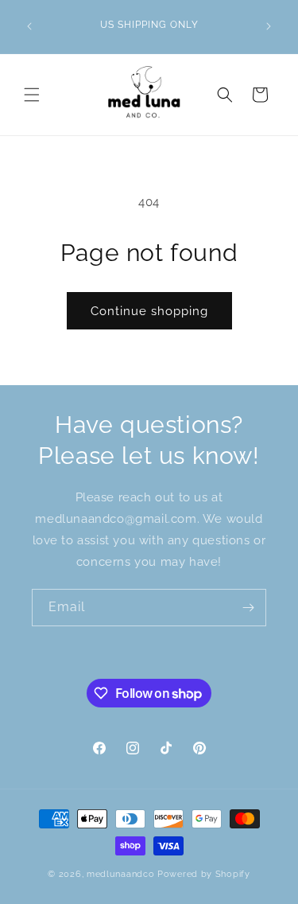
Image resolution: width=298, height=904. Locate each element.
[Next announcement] (268, 26)
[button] (31, 94)
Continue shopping (149, 311)
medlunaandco (120, 874)
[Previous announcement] (29, 26)
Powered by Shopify (203, 874)
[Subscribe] (247, 607)
